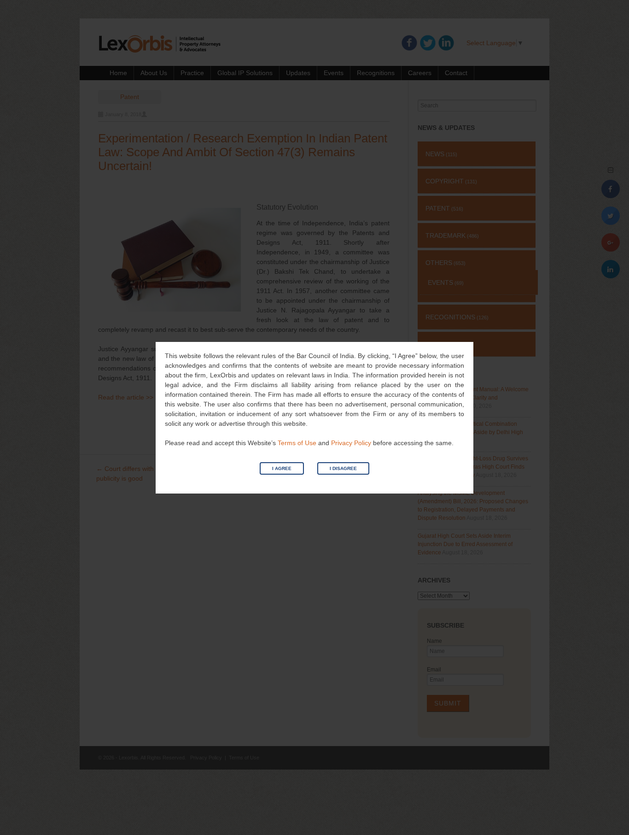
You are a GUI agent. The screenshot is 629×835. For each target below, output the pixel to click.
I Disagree (343, 468)
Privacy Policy (351, 443)
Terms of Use (297, 443)
